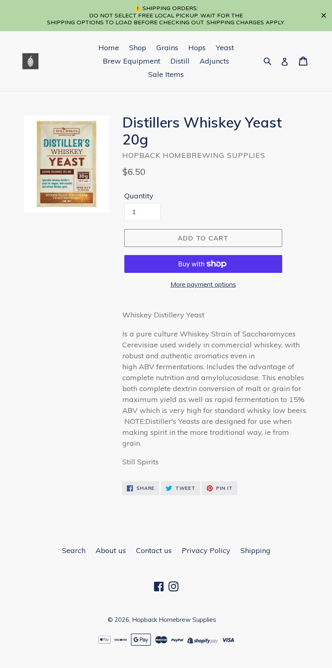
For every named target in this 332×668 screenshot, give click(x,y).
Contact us (154, 550)
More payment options (203, 284)
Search (73, 550)
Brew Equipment (131, 61)
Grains (167, 47)
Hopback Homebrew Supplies (174, 619)
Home (108, 47)
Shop (137, 47)
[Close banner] (323, 15)
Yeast (225, 47)
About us (111, 550)
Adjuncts (214, 61)
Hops (197, 47)
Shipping (255, 550)
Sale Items (166, 74)
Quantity (138, 195)
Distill (179, 61)
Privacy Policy (206, 550)
